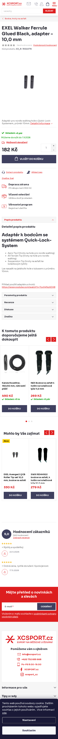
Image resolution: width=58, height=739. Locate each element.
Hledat (49, 11)
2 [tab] (29, 421)
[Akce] (15, 455)
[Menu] (54, 4)
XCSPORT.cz (31, 669)
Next (53, 339)
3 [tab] (31, 421)
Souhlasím (29, 730)
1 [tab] (26, 421)
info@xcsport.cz (31, 654)
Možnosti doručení (16, 142)
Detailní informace (40, 123)
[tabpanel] (14, 381)
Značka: (8, 178)
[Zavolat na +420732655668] (36, 4)
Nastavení (29, 720)
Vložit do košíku (31, 159)
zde (4, 713)
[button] (15, 492)
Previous (48, 339)
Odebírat (46, 606)
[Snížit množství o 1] (53, 150)
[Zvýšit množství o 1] (53, 146)
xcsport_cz (31, 674)
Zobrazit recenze (21, 538)
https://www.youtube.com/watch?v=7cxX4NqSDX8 (28, 287)
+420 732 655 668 (31, 659)
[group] (15, 470)
